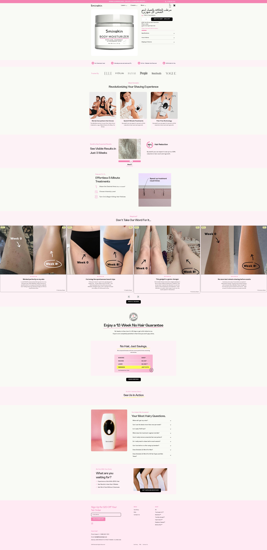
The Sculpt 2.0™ (159, 512)
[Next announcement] (163, 1)
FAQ (135, 512)
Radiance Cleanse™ (160, 522)
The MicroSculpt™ (160, 517)
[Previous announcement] (91, 1)
